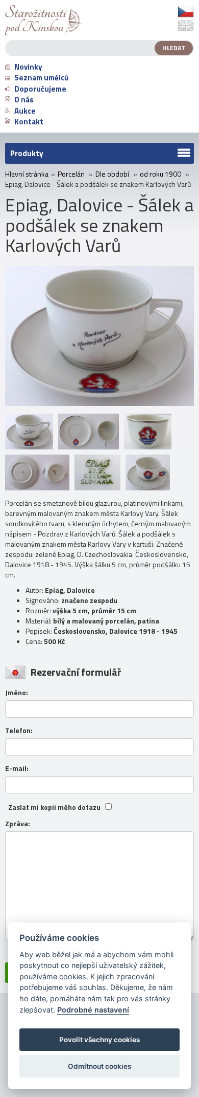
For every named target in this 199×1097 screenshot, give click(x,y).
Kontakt (28, 121)
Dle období (112, 174)
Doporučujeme (40, 88)
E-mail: (17, 768)
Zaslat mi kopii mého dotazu (54, 807)
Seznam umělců (41, 77)
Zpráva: (17, 824)
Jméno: (16, 692)
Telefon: (19, 730)
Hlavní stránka (26, 174)
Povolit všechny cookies (99, 1040)
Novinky (28, 66)
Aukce (25, 110)
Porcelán (71, 174)
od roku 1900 (160, 174)
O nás (24, 99)
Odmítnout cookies (99, 1066)
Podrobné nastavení (93, 1009)
